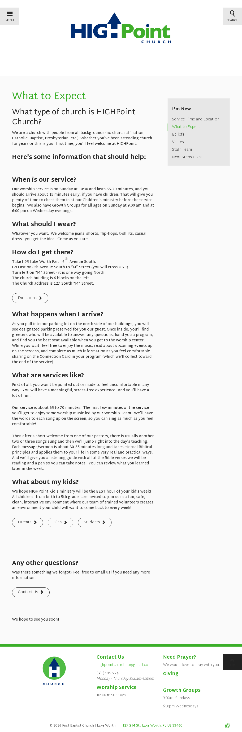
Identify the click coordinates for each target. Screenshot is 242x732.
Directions (27, 298)
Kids (58, 522)
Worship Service (116, 687)
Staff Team (182, 149)
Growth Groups (182, 690)
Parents (24, 522)
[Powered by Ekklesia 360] (227, 725)
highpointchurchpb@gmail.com (123, 665)
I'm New (181, 109)
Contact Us (28, 592)
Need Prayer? (179, 657)
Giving (170, 674)
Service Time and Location (195, 119)
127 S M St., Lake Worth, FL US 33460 (152, 726)
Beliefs (178, 134)
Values (178, 142)
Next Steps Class (187, 157)
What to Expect (186, 127)
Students (92, 522)
